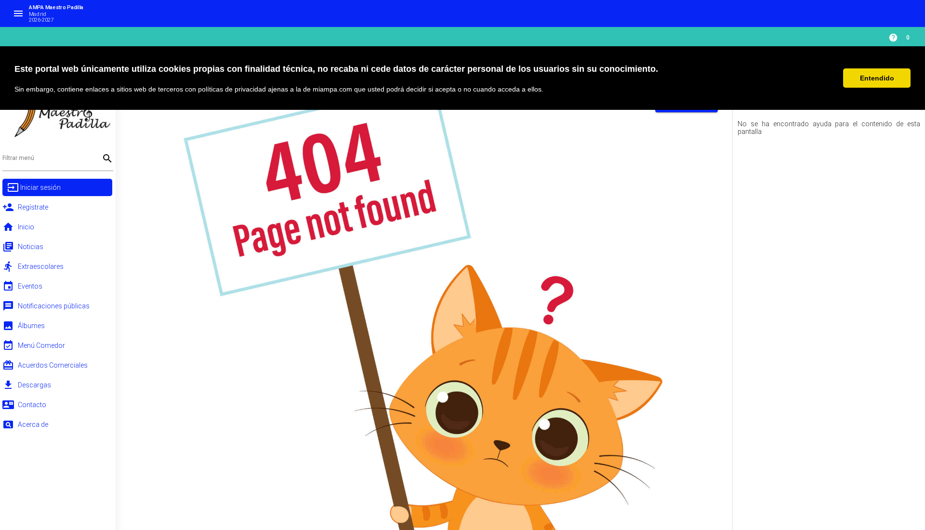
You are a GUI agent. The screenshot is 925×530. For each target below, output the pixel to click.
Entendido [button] (877, 78)
